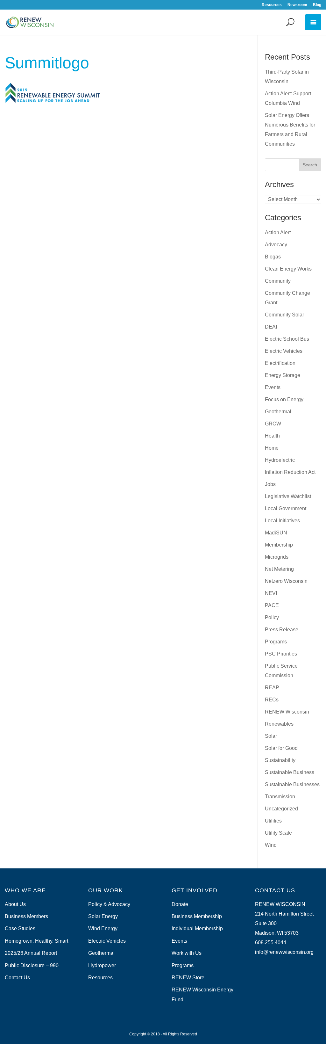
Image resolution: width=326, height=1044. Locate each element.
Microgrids (276, 557)
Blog (317, 5)
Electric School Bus (287, 339)
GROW (273, 423)
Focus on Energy (284, 399)
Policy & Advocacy (109, 904)
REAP (272, 687)
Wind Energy (102, 928)
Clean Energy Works (288, 269)
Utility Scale (278, 833)
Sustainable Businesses (292, 784)
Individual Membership (197, 928)
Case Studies (20, 928)
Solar (271, 736)
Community (278, 281)
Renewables (279, 724)
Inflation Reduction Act (290, 472)
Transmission (280, 796)
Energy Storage (282, 375)
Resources (272, 5)
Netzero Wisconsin (286, 581)
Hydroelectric (280, 460)
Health (272, 436)
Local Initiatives (282, 520)
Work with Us (187, 953)
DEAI (271, 327)
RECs (272, 699)
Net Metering (279, 569)
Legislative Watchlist (288, 496)
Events (272, 387)
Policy (272, 617)
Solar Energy (103, 916)
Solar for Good (281, 748)
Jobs (270, 484)
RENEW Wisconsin (287, 711)
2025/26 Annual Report (31, 953)
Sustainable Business (289, 772)
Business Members (26, 916)
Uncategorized (281, 808)
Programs (276, 641)
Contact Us (17, 977)
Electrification (280, 363)
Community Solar (284, 314)
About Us (15, 904)
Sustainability (280, 760)
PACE (272, 605)
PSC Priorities (281, 653)
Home (272, 448)
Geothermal (278, 411)
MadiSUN (276, 532)
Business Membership (197, 916)
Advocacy (276, 244)
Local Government (285, 508)
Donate (180, 904)
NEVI (271, 593)
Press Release (281, 629)
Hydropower (102, 965)
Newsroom (297, 5)
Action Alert (278, 232)
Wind (271, 845)
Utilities (273, 820)
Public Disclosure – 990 (32, 965)
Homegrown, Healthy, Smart (36, 941)
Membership (279, 544)
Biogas (273, 256)
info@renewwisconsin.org (284, 952)
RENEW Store (188, 977)
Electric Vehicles (283, 351)
